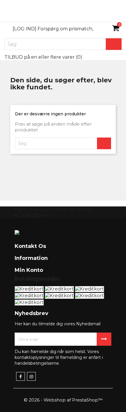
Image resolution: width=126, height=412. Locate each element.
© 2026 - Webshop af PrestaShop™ (63, 400)
